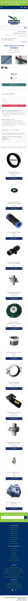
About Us (14, 548)
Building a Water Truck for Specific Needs (14, 569)
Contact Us (14, 552)
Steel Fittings (14, 533)
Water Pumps (14, 531)
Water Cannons (14, 535)
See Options (14, 298)
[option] (14, 59)
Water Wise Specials (14, 543)
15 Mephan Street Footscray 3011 (15, 586)
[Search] (25, 27)
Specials (14, 13)
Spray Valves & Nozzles (14, 527)
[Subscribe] (25, 517)
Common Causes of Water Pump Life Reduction (14, 571)
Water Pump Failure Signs (14, 575)
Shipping (14, 556)
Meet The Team (14, 550)
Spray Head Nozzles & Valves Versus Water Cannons (14, 573)
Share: (20, 41)
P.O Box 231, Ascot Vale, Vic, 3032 (15, 587)
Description (5, 130)
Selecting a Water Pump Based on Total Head (14, 577)
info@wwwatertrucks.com (20, 33)
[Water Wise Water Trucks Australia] (14, 19)
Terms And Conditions (14, 558)
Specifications (15, 130)
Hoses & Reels (14, 539)
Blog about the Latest (14, 567)
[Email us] (12, 590)
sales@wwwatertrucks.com (15, 584)
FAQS (14, 562)
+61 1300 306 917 (22, 31)
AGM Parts (14, 541)
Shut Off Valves (14, 529)
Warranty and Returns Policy (14, 560)
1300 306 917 (15, 582)
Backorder (14, 358)
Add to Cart (14, 84)
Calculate (14, 105)
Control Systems (14, 537)
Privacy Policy (14, 554)
